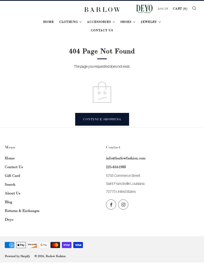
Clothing (68, 22)
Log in (163, 8)
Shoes (125, 22)
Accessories (99, 22)
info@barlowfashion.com (126, 158)
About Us (12, 193)
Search (10, 184)
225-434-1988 (116, 166)
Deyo (9, 219)
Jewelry (149, 22)
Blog (8, 201)
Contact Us (102, 30)
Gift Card (12, 175)
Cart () (180, 8)
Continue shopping (102, 119)
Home (48, 22)
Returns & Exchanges (22, 210)
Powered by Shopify (17, 256)
